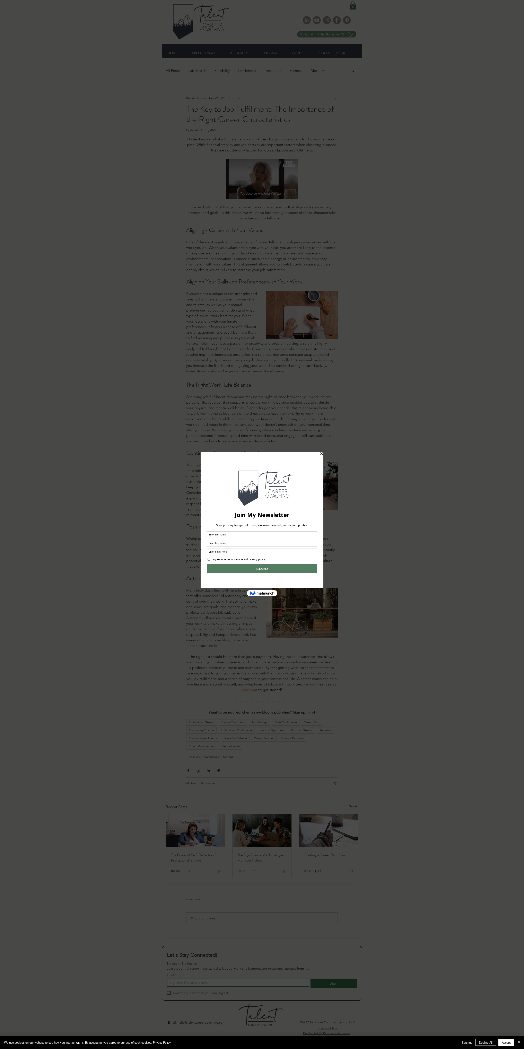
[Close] (519, 1042)
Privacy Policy (162, 1042)
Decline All (485, 1042)
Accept (506, 1042)
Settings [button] (467, 1042)
